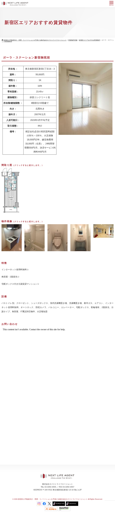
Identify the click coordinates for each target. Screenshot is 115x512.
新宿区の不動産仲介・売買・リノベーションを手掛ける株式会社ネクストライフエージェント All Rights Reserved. (60, 499)
